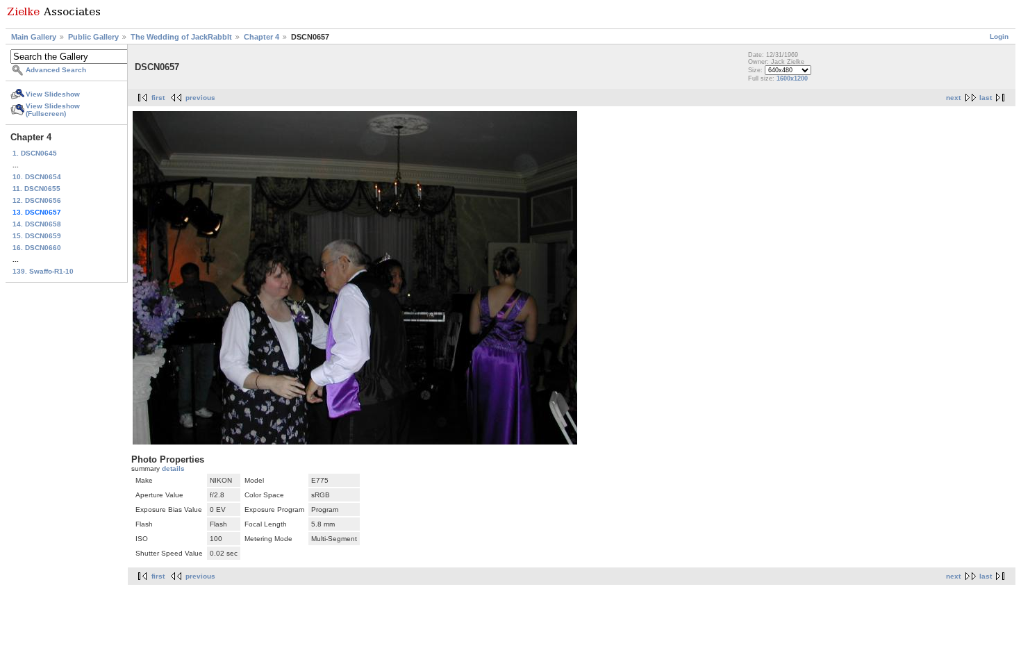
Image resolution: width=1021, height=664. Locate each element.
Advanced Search (56, 70)
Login (999, 36)
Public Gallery (93, 37)
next (953, 97)
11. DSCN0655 (36, 188)
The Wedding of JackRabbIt (181, 37)
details (173, 468)
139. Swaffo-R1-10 (43, 271)
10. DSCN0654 (37, 177)
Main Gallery (33, 37)
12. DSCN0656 (37, 200)
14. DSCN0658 (37, 224)
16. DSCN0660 (37, 247)
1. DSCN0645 (35, 153)
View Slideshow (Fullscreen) (53, 109)
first (158, 97)
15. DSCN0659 (37, 236)
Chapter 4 (261, 37)
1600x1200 (792, 78)
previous (200, 97)
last (985, 97)
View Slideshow (53, 94)
